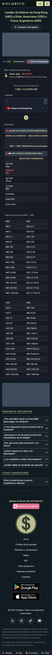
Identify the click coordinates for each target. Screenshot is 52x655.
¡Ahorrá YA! (26, 74)
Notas (26, 555)
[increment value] (45, 99)
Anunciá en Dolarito (26, 571)
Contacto (26, 577)
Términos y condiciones (26, 550)
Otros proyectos (26, 566)
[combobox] (7, 108)
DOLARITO (13, 4)
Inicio (26, 539)
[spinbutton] (26, 101)
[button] (47, 3)
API (26, 560)
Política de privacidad (26, 544)
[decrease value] (45, 103)
